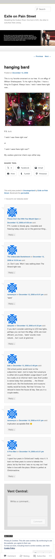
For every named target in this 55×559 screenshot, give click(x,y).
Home (7, 48)
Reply (11, 234)
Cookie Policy (9, 548)
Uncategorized (29, 190)
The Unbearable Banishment (18, 256)
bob (8, 365)
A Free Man (11, 451)
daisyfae (10, 325)
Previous (38, 56)
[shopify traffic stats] (8, 536)
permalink (25, 193)
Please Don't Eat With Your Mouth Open (23, 219)
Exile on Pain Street (20, 16)
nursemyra (11, 294)
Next (48, 56)
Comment (37, 521)
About (16, 48)
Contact (25, 48)
